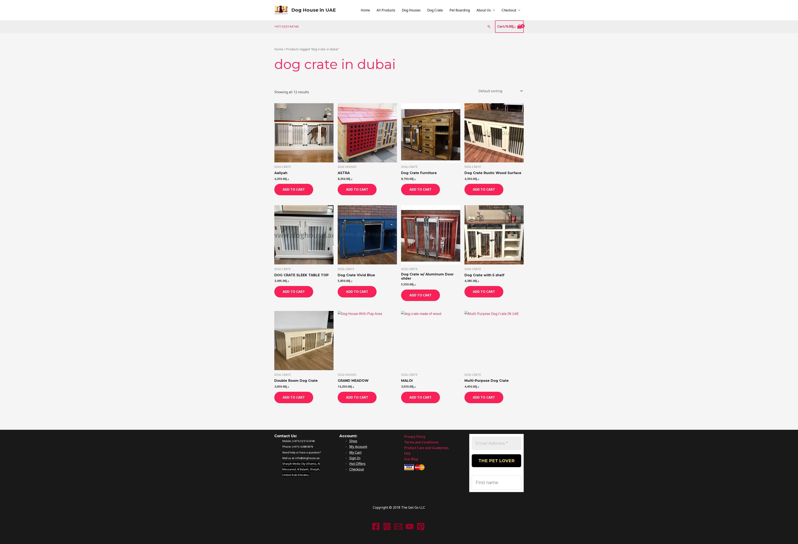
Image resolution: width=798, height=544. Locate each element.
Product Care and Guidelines (426, 448)
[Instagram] (387, 526)
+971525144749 (286, 26)
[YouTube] (409, 526)
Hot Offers (357, 463)
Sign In (354, 458)
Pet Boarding (459, 10)
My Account (358, 446)
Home (365, 10)
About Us (484, 10)
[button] (489, 26)
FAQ (407, 453)
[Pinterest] (421, 526)
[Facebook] (376, 526)
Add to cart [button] (294, 189)
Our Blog (411, 459)
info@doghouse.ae (307, 458)
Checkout (509, 10)
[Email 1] (398, 526)
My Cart (355, 452)
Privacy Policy (414, 436)
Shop (353, 441)
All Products (386, 10)
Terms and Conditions (421, 442)
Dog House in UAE (313, 10)
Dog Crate (435, 10)
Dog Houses (411, 10)
